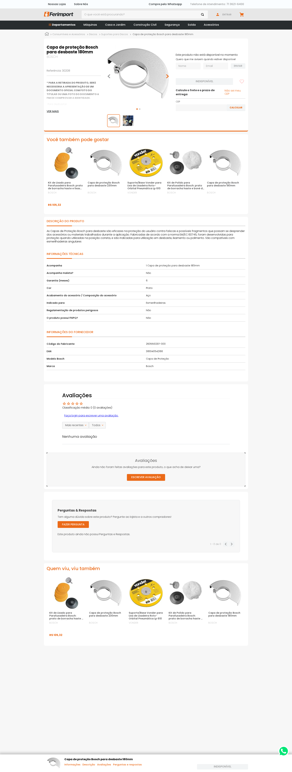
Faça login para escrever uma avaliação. (91, 415)
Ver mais (53, 111)
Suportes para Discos (114, 34)
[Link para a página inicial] (47, 34)
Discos (93, 34)
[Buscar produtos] (203, 14)
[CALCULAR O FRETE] (236, 107)
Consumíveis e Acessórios (68, 34)
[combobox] (145, 14)
